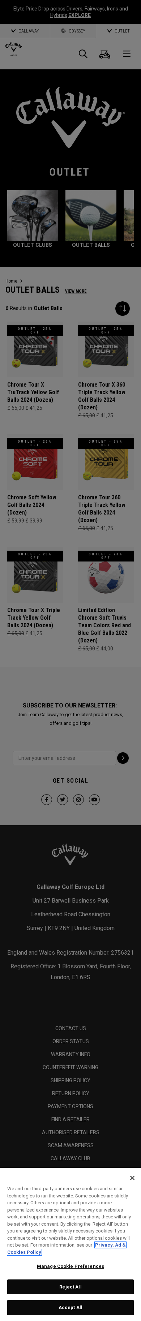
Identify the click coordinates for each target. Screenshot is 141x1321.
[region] (70, 1244)
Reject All (70, 1287)
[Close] (132, 1178)
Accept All (70, 1307)
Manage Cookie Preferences (70, 1266)
